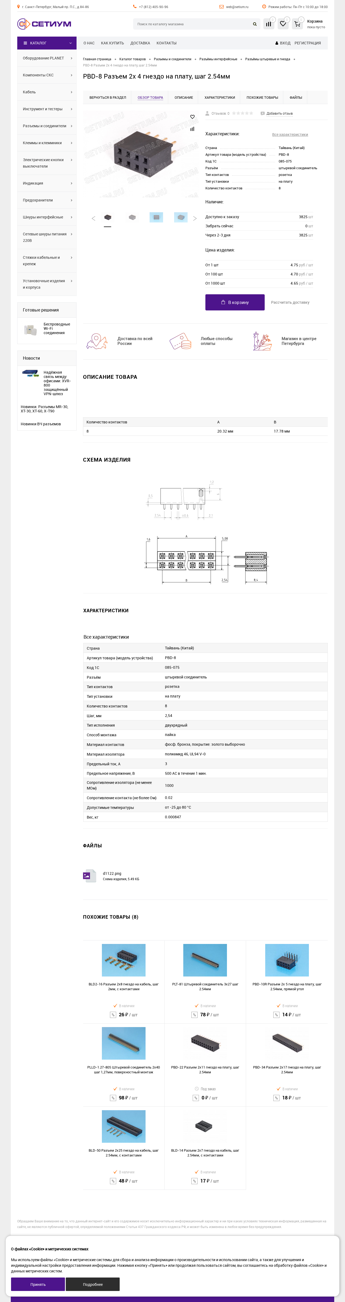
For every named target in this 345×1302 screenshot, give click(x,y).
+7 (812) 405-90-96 (153, 7)
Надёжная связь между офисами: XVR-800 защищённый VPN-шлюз (57, 383)
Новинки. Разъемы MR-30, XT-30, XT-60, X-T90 (44, 409)
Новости (31, 358)
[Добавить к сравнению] (192, 129)
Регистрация (308, 42)
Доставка (140, 42)
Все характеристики (290, 134)
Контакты (167, 42)
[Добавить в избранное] (192, 117)
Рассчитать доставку (290, 302)
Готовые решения (41, 310)
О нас (89, 42)
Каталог (38, 42)
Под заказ (208, 1088)
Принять (38, 1284)
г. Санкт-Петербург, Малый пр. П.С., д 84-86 (55, 7)
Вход (285, 42)
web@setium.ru (237, 7)
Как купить (112, 42)
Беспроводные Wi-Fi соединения (57, 328)
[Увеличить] (141, 154)
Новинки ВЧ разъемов (41, 424)
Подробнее (93, 1284)
